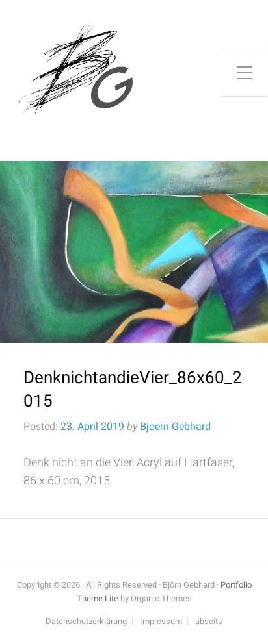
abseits (208, 622)
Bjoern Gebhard (175, 426)
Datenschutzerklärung (86, 622)
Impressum (161, 622)
